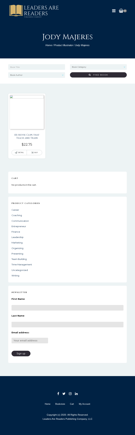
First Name (18, 299)
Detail (21, 152)
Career (15, 210)
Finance (16, 231)
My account (84, 404)
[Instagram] (70, 393)
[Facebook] (58, 393)
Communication (20, 221)
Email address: (20, 332)
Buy (36, 152)
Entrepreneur (19, 226)
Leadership (18, 237)
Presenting (17, 253)
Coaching (17, 215)
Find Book (99, 75)
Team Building (19, 259)
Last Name (18, 315)
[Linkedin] (76, 393)
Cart (72, 404)
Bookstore (60, 404)
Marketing (17, 242)
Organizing (17, 248)
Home (48, 45)
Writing (15, 275)
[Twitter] (64, 393)
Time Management (22, 264)
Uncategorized (20, 270)
